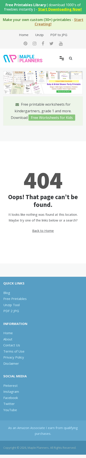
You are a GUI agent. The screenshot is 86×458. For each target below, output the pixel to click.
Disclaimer (11, 363)
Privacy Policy (13, 357)
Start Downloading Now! (60, 9)
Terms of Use (13, 351)
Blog (6, 292)
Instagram (11, 391)
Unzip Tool (11, 305)
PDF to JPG (58, 34)
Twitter (9, 403)
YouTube (10, 410)
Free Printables (15, 298)
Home (23, 34)
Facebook (10, 397)
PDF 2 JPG (11, 311)
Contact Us (11, 345)
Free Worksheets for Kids (52, 117)
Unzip (39, 34)
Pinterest (10, 385)
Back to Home (43, 230)
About (7, 339)
